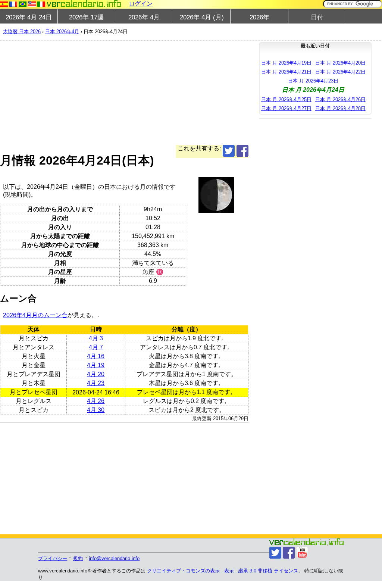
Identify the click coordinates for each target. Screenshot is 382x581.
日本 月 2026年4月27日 (286, 108)
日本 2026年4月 (62, 31)
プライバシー (52, 558)
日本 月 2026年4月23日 (313, 81)
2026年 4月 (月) (202, 17)
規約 (78, 558)
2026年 (259, 17)
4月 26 (95, 401)
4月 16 (95, 356)
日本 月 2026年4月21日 (286, 72)
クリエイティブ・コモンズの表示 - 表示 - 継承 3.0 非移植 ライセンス (222, 571)
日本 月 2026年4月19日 (286, 63)
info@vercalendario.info (114, 558)
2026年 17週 (86, 17)
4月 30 (95, 410)
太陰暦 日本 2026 (22, 31)
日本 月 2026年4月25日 (286, 99)
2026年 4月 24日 (29, 17)
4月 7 (96, 347)
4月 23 (95, 383)
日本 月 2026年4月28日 (340, 108)
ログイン (141, 3)
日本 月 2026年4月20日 (340, 63)
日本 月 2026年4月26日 (340, 99)
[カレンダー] (84, 3)
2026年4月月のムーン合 (35, 315)
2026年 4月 (144, 17)
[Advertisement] (124, 92)
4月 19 (95, 365)
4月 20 (95, 374)
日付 (317, 17)
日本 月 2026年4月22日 (340, 72)
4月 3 (96, 338)
